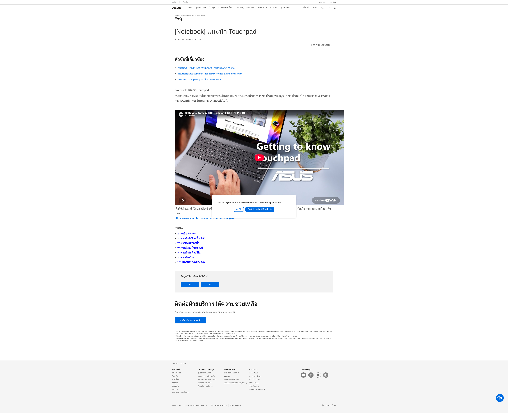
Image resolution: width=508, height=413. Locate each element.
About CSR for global (257, 389)
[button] (333, 2)
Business (322, 2)
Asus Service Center (205, 386)
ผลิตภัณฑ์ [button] (176, 369)
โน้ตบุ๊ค (175, 376)
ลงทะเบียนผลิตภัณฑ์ (231, 373)
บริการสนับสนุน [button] (229, 369)
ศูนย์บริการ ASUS (204, 373)
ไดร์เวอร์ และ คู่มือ (205, 383)
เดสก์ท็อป (175, 379)
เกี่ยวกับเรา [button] (253, 369)
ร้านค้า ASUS (254, 383)
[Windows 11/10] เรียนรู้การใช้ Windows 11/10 (199, 79)
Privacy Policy (235, 405)
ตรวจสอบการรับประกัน (206, 376)
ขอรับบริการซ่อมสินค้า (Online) (235, 383)
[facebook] (311, 375)
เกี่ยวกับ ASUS (254, 379)
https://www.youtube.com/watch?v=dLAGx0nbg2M (204, 218)
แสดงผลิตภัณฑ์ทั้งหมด (180, 393)
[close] (293, 198)
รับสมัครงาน (254, 386)
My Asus (227, 376)
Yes (189, 284)
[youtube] (303, 375)
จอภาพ (175, 389)
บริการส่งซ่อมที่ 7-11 (231, 379)
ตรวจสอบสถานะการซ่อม (207, 379)
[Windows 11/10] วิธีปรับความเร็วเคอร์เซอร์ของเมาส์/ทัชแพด (206, 68)
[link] (176, 8)
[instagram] (325, 375)
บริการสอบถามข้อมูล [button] (206, 369)
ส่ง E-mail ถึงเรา (255, 376)
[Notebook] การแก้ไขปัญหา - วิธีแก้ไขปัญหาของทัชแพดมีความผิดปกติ (210, 73)
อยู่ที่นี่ (238, 209)
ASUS (177, 15)
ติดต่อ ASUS (253, 373)
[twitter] (318, 375)
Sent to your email (322, 45)
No (210, 284)
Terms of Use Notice (219, 405)
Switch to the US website (260, 209)
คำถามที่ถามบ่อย (199, 15)
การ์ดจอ (175, 383)
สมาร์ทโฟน (176, 373)
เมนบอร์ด (175, 386)
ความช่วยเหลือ (186, 15)
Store (190, 7)
